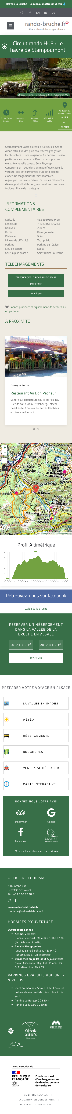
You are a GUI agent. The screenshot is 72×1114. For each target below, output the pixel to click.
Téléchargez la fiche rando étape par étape (36, 281)
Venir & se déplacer (41, 768)
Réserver (36, 658)
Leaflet (42, 533)
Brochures (33, 751)
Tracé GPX (36, 293)
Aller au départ (64, 122)
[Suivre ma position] (4, 468)
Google (51, 822)
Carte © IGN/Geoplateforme (59, 533)
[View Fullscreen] (4, 460)
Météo (28, 719)
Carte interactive (39, 784)
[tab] (34, 429)
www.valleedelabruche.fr (23, 907)
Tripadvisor (21, 822)
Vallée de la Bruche (36, 609)
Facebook (20, 841)
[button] (36, 489)
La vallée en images (40, 703)
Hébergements (36, 735)
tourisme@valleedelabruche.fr (26, 911)
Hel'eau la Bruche (16, 4)
